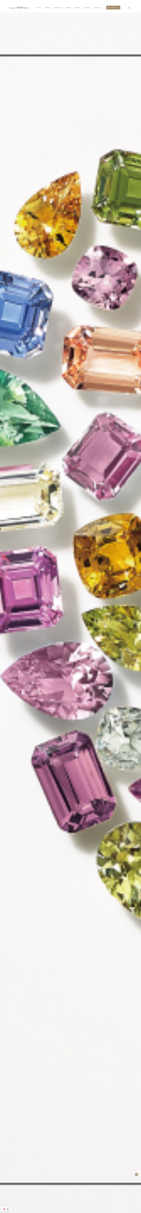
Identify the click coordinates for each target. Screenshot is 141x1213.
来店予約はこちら (113, 7)
